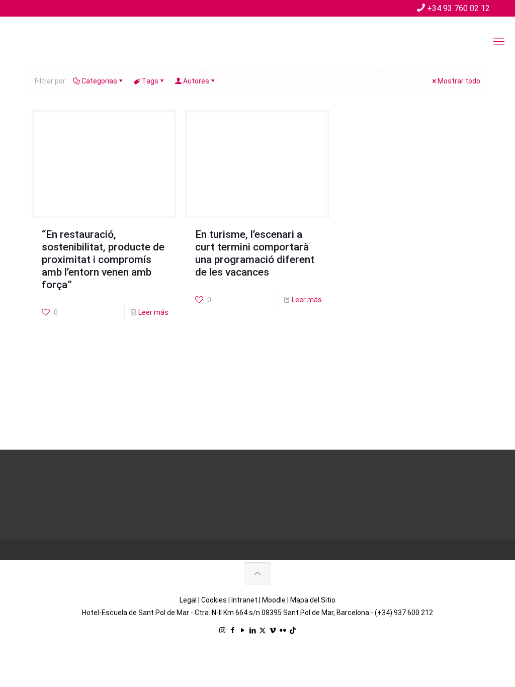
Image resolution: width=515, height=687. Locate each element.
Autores (196, 81)
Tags (150, 81)
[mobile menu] (498, 41)
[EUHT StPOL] (85, 42)
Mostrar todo (459, 81)
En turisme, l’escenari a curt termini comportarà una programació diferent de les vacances (254, 253)
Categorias (99, 81)
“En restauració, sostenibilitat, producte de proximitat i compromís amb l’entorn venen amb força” (103, 259)
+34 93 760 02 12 (458, 8)
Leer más (153, 312)
